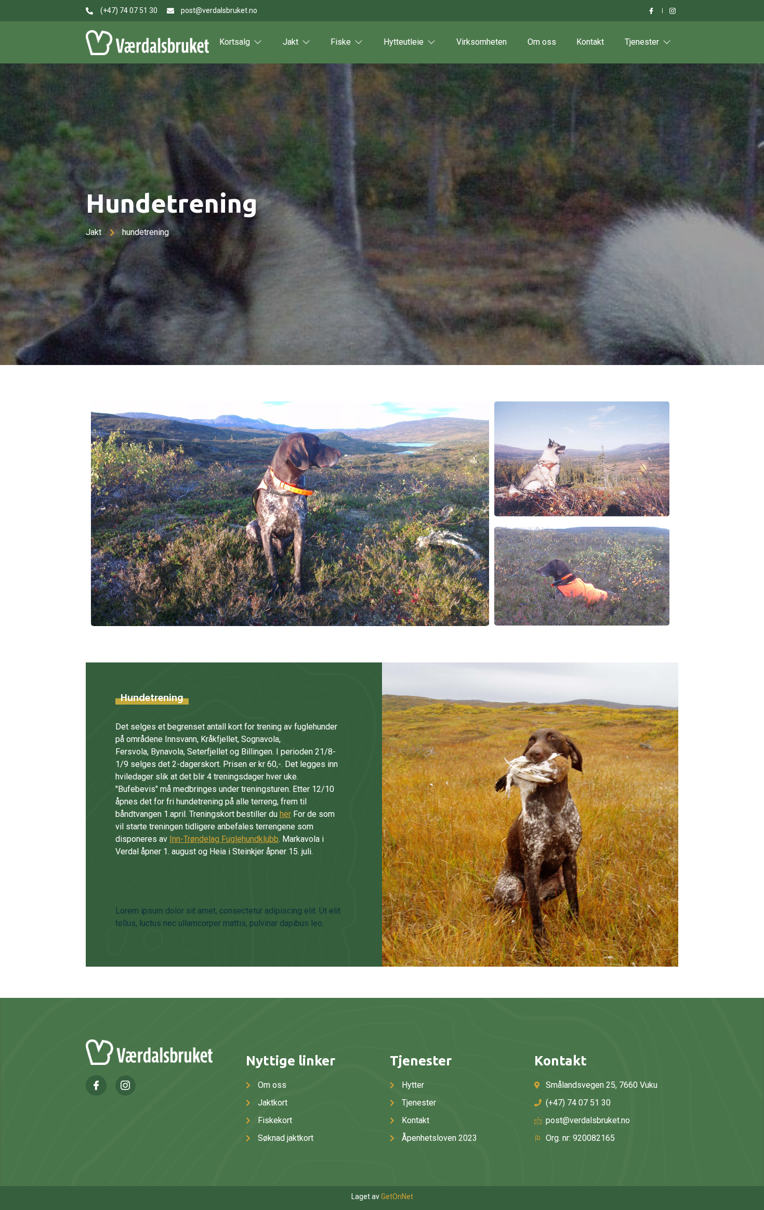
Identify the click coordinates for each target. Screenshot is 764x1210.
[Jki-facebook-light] (96, 1085)
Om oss (542, 42)
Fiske (341, 42)
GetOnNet (397, 1196)
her (285, 814)
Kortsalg (234, 42)
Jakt (290, 42)
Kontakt (590, 42)
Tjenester (642, 42)
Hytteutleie (404, 42)
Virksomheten (481, 42)
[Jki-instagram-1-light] (125, 1085)
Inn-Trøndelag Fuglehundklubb (224, 839)
